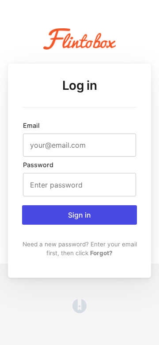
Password (38, 165)
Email (31, 125)
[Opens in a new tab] (79, 310)
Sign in (79, 215)
